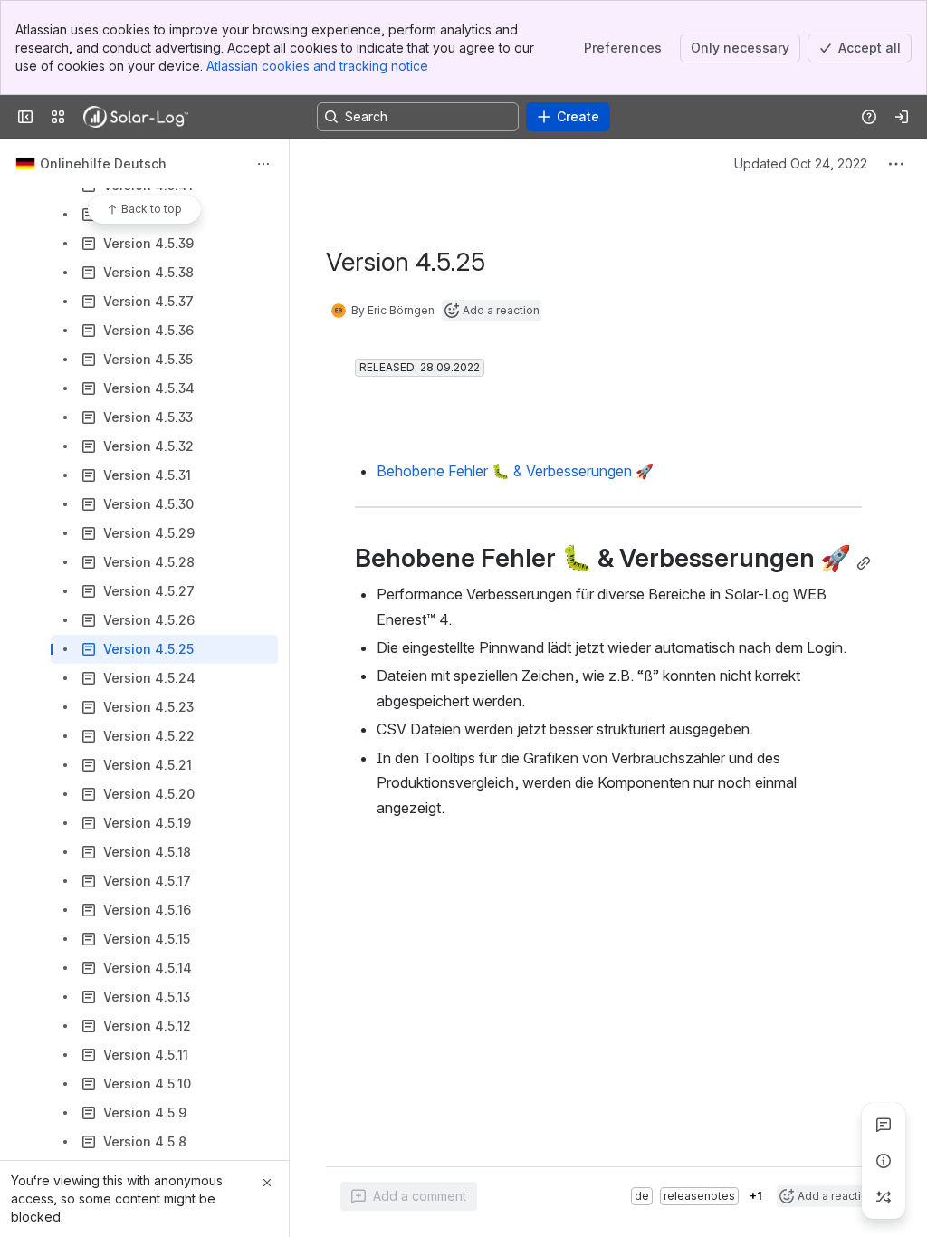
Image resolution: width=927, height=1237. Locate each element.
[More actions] (263, 164)
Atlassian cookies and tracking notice (317, 65)
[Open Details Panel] (883, 1160)
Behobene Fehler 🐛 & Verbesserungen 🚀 (515, 471)
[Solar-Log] (136, 116)
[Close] (267, 1183)
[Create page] (883, 1197)
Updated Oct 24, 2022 (800, 163)
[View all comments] (883, 1124)
